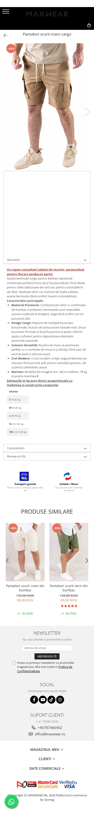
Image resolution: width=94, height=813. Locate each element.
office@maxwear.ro (49, 734)
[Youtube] (43, 700)
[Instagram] (60, 700)
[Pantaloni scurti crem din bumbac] (25, 552)
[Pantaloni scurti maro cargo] (47, 107)
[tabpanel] (47, 107)
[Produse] (6, 12)
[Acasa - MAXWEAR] (47, 14)
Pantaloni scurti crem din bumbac (25, 588)
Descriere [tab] (13, 260)
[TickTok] (51, 700)
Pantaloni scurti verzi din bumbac (69, 588)
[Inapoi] (3, 35)
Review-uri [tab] (16, 456)
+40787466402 (49, 727)
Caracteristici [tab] (15, 448)
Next (87, 111)
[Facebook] (34, 700)
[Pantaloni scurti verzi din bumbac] (68, 552)
